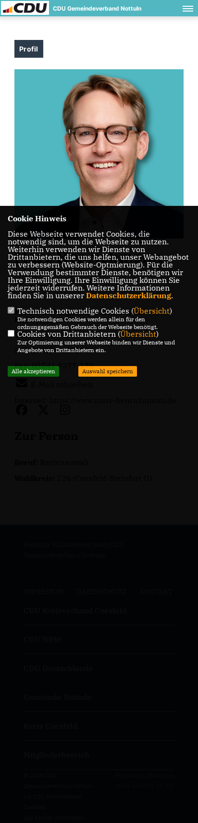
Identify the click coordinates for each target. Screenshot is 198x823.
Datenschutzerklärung (128, 295)
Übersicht (152, 311)
